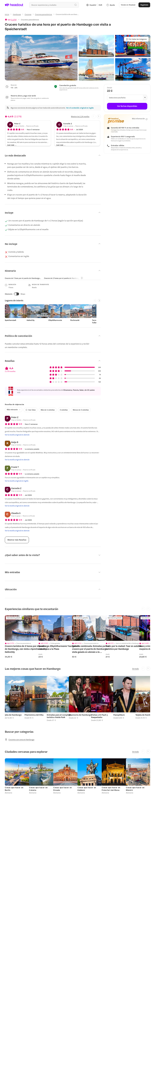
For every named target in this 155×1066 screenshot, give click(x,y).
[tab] (23, 278)
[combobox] (54, 5)
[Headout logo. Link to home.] (14, 5)
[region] (26, 628)
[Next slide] (99, 116)
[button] (41, 57)
